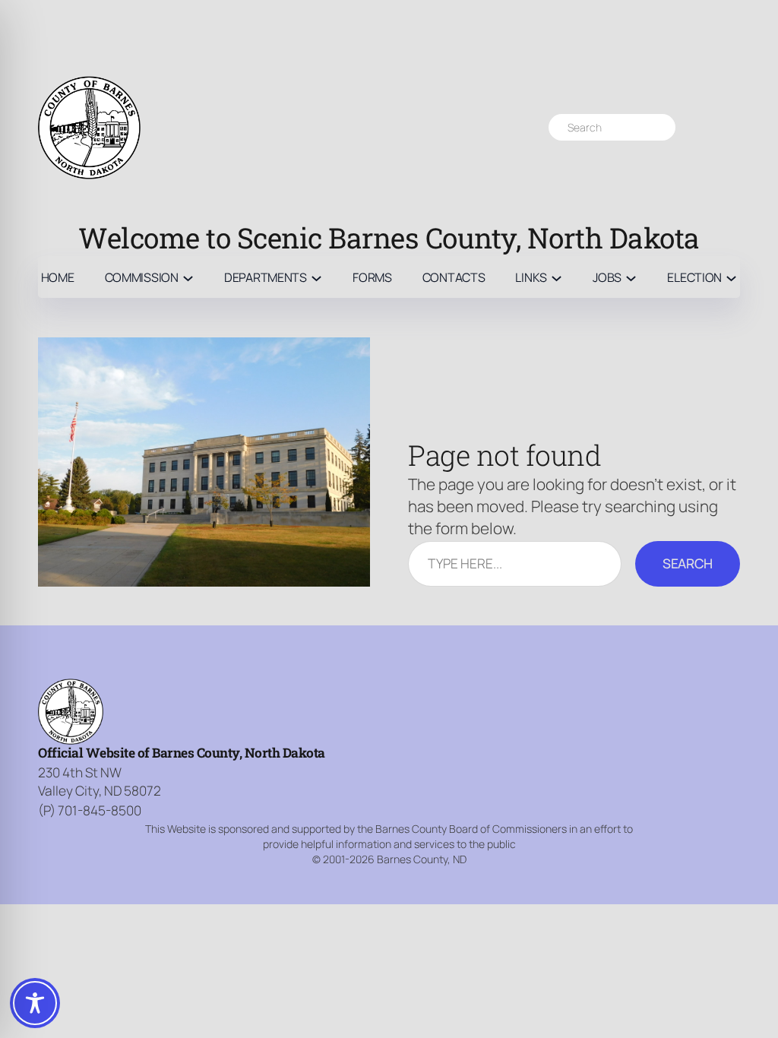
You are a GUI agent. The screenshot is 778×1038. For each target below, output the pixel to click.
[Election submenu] (731, 277)
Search (688, 563)
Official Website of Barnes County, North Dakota (181, 752)
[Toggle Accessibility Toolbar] (35, 1003)
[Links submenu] (556, 277)
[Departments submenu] (316, 277)
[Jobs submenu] (631, 277)
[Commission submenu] (188, 277)
